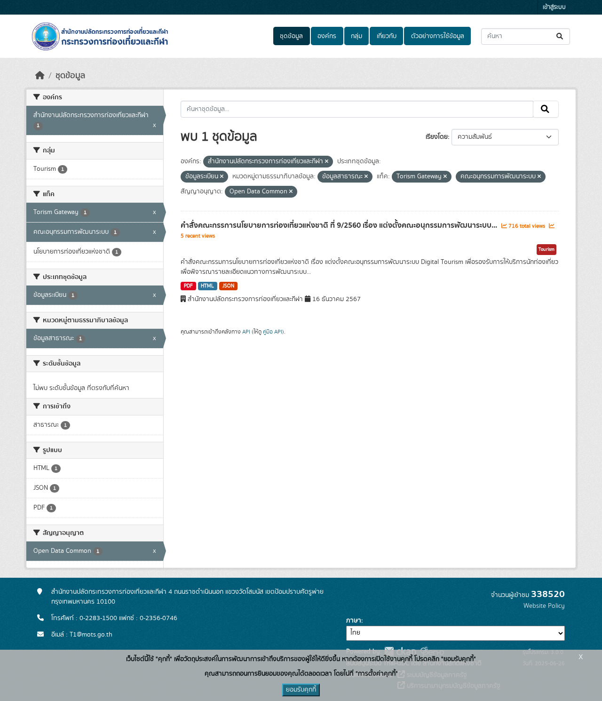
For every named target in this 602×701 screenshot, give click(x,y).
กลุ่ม (356, 36)
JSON (228, 286)
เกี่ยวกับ (386, 36)
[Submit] (560, 36)
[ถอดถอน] (326, 162)
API (246, 331)
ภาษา (353, 620)
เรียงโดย (437, 137)
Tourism (546, 249)
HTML (207, 286)
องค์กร (326, 36)
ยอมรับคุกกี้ (301, 689)
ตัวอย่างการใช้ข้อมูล (437, 36)
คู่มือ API (272, 331)
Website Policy (544, 606)
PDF (188, 286)
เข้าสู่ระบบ (554, 7)
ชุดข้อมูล (291, 36)
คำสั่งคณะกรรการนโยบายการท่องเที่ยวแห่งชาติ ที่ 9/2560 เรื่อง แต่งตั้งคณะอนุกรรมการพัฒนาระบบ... (340, 225)
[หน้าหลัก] (40, 76)
